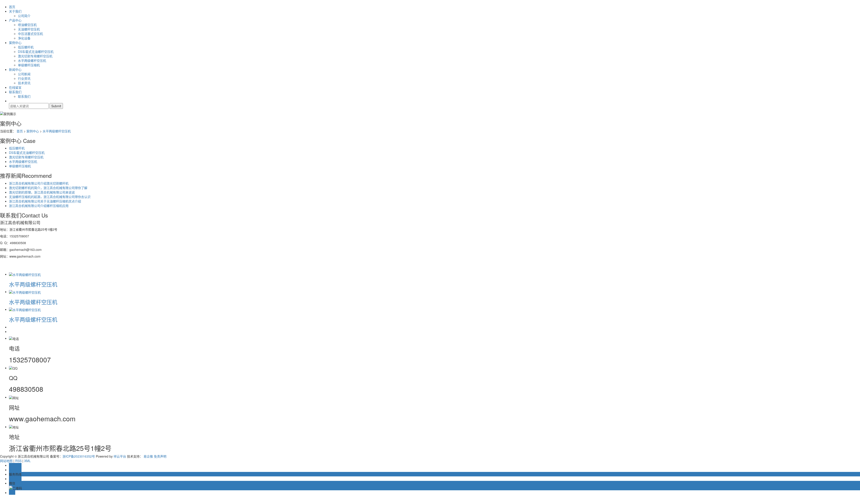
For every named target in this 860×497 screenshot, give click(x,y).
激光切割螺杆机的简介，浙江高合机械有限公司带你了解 (48, 187)
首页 (12, 6)
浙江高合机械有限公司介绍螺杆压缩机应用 (39, 205)
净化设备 (24, 38)
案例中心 (15, 42)
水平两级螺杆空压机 (32, 60)
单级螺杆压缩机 (29, 65)
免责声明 (160, 456)
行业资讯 (24, 78)
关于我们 (15, 11)
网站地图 (6, 460)
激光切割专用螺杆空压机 (35, 56)
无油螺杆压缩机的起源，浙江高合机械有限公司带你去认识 (49, 196)
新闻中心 (15, 69)
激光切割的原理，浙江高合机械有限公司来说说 (42, 192)
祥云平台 (120, 456)
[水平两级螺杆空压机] (25, 274)
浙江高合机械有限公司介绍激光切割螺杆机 (39, 183)
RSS (18, 460)
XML (27, 460)
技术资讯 (24, 83)
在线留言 (15, 87)
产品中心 (15, 20)
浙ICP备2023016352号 (78, 456)
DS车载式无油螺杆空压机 (36, 51)
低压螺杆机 (26, 47)
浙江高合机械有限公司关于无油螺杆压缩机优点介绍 (45, 201)
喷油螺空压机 (27, 24)
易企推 (148, 456)
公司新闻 (24, 74)
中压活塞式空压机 (30, 33)
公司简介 (24, 15)
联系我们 (15, 92)
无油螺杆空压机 (29, 29)
